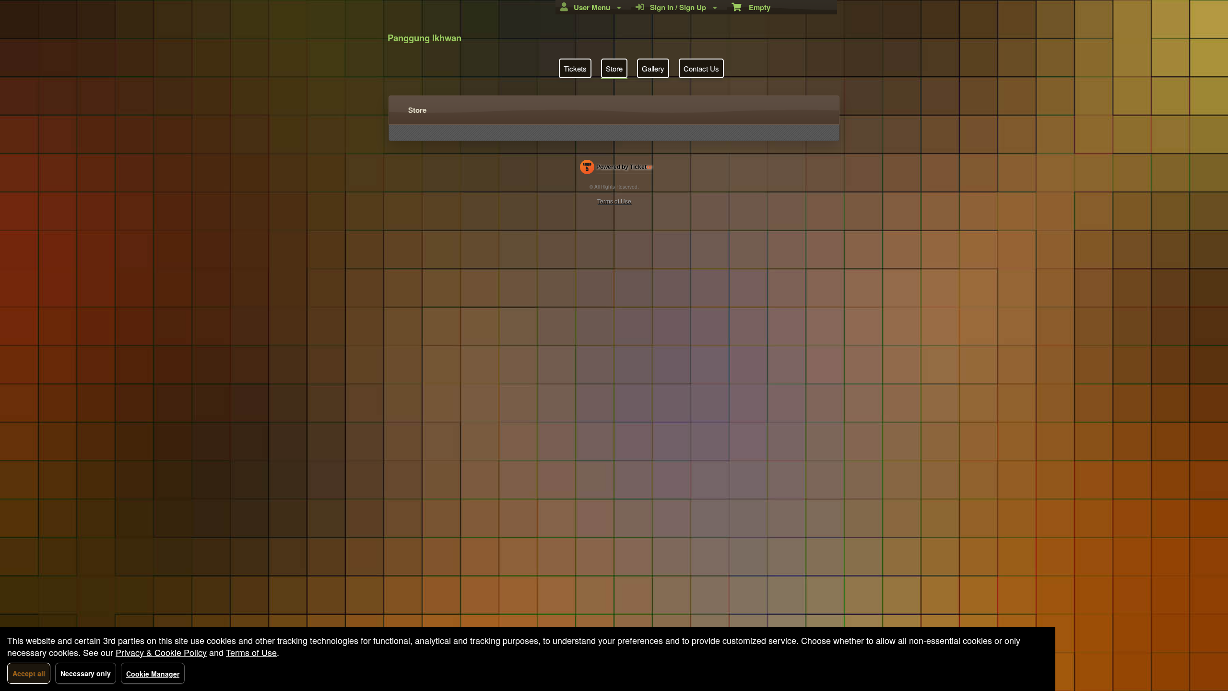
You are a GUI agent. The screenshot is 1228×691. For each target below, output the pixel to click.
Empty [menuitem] (755, 7)
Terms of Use (614, 201)
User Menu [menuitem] (590, 7)
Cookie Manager (152, 674)
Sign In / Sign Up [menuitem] (676, 7)
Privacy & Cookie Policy (161, 652)
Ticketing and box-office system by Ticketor (616, 169)
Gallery (653, 68)
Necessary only (85, 673)
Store (614, 68)
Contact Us (701, 68)
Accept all (28, 673)
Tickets (575, 68)
